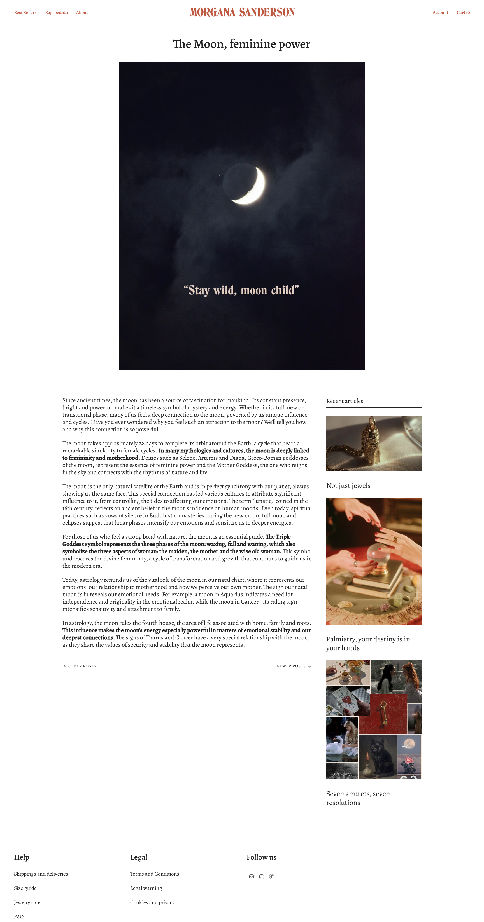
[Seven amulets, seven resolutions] (374, 719)
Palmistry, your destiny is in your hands (368, 643)
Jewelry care (27, 902)
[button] (82, 12)
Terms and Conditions (154, 874)
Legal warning (146, 888)
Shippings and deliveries (41, 874)
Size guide (25, 888)
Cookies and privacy (152, 902)
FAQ (19, 916)
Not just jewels (348, 485)
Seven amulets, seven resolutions (358, 798)
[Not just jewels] (374, 443)
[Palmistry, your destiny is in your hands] (374, 561)
